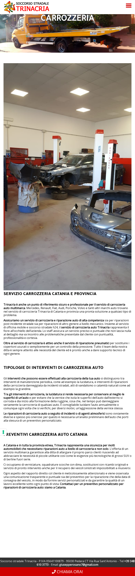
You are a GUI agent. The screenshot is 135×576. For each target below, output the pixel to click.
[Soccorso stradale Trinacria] (26, 10)
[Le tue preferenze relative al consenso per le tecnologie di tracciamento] (3, 432)
